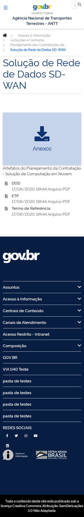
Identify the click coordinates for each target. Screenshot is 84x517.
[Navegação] (5, 7)
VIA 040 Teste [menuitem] (15, 369)
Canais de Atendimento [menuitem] (24, 322)
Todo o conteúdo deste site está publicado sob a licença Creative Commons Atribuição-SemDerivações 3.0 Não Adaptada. (42, 506)
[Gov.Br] (42, 7)
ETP (15, 195)
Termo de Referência (31, 208)
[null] (79, 5)
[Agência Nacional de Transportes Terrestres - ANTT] (5, 35)
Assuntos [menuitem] (11, 287)
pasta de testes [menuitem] (17, 380)
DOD (16, 183)
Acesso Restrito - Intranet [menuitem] (26, 334)
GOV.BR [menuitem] (10, 357)
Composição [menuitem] (14, 345)
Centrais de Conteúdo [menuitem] (23, 310)
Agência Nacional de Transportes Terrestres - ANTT (42, 20)
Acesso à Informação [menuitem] (22, 298)
